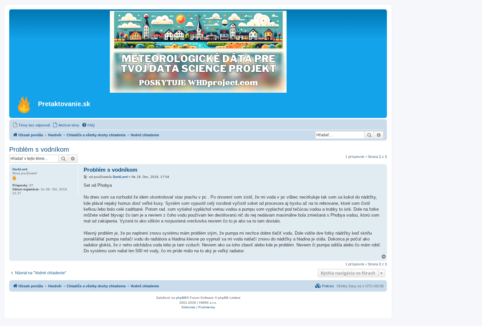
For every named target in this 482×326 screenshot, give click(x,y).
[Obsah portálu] (24, 104)
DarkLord (19, 169)
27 (31, 185)
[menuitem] (31, 125)
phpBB (181, 297)
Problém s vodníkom (39, 149)
